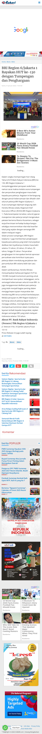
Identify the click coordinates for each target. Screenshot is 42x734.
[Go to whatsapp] (5, 727)
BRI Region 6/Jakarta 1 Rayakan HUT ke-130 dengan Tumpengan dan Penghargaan (19, 74)
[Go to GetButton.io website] (5, 731)
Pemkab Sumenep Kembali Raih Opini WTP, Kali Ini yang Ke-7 (14, 479)
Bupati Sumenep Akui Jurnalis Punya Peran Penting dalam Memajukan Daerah (14, 461)
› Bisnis (8, 62)
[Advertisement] (21, 30)
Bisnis (12, 342)
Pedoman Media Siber (25, 729)
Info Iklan (27, 726)
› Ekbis (13, 62)
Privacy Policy (35, 726)
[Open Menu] (39, 2)
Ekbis (19, 342)
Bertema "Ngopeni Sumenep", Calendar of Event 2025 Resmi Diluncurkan (14, 490)
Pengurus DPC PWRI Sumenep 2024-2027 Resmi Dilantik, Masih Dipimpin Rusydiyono (15, 470)
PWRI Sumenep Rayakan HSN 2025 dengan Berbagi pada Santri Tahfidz (14, 451)
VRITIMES (8, 336)
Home (4, 62)
